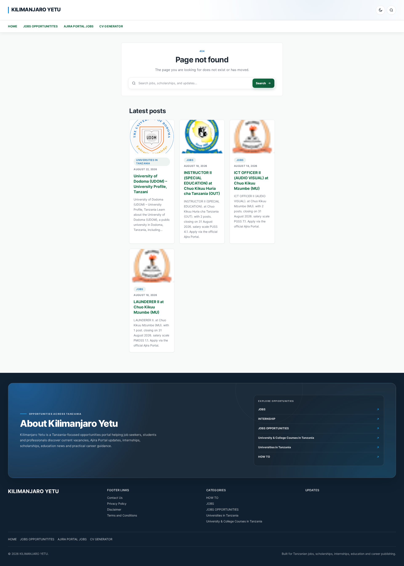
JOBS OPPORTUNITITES (40, 26)
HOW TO (212, 497)
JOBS (189, 160)
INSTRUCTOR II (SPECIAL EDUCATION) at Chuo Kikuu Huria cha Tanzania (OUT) (202, 183)
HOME (12, 26)
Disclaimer (114, 509)
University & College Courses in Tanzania (234, 521)
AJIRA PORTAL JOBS (78, 26)
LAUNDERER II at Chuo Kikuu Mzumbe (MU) (149, 307)
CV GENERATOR (111, 26)
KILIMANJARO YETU (35, 10)
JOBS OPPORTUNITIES (222, 509)
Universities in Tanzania (147, 161)
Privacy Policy (116, 503)
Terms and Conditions (122, 515)
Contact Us (114, 497)
